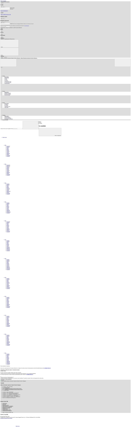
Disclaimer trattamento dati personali (6, 418)
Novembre (8, 155)
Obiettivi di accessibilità (6, 407)
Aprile (8, 148)
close (1, 67)
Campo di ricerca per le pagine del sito (6, 128)
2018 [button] (5, 296)
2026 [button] (5, 145)
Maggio (8, 149)
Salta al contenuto (3, 0)
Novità (40, 122)
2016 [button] (5, 334)
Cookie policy (4, 403)
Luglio (8, 151)
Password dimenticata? (4, 10)
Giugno (8, 150)
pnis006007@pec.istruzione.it (13, 389)
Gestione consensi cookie (6, 409)
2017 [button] (5, 315)
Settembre (8, 153)
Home (40, 121)
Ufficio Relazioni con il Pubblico (7, 406)
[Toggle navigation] (8, 63)
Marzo (8, 166)
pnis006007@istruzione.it (13, 388)
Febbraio (8, 165)
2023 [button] (5, 201)
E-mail (11, 23)
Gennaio (8, 146)
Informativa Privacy (5, 405)
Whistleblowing (5, 408)
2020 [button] (5, 258)
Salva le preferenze (8, 379)
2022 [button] (5, 220)
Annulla (2, 57)
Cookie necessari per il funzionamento (6, 377)
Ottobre (8, 154)
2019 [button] (5, 277)
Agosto (8, 152)
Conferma (5, 57)
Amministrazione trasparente (7, 410)
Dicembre (8, 156)
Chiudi (2, 31)
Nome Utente (12, 7)
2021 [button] (5, 239)
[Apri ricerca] (122, 63)
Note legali (4, 404)
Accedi (2, 2)
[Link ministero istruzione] (4, 1)
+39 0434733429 (6, 387)
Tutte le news (4, 137)
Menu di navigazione (58, 135)
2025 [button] (5, 164)
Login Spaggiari (26, 25)
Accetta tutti (2, 379)
